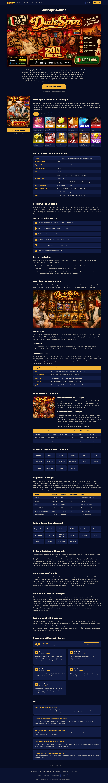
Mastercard (38, 461)
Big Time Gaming (61, 535)
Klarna (96, 461)
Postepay (50, 455)
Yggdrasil (73, 541)
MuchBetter (49, 468)
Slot (32, 2)
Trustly (84, 461)
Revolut (38, 468)
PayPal (61, 455)
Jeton (61, 468)
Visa (96, 455)
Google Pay (61, 461)
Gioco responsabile (36, 771)
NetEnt (61, 529)
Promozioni (39, 2)
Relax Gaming (84, 529)
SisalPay (38, 455)
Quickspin (84, 535)
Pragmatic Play (38, 529)
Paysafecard (73, 461)
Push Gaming (50, 535)
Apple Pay (50, 461)
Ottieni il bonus (18, 130)
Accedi (89, 2)
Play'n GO (50, 529)
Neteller (73, 455)
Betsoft (38, 541)
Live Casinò (26, 2)
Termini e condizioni (48, 771)
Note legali (74, 771)
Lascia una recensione (91, 644)
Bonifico (73, 468)
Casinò (18, 2)
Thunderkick (61, 541)
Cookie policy (66, 771)
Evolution (73, 529)
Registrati (97, 2)
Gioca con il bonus (53, 87)
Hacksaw (96, 529)
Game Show (55, 114)
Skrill (84, 455)
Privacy (58, 771)
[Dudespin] (11, 2)
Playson (96, 535)
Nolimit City (38, 535)
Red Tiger (73, 535)
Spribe (50, 541)
